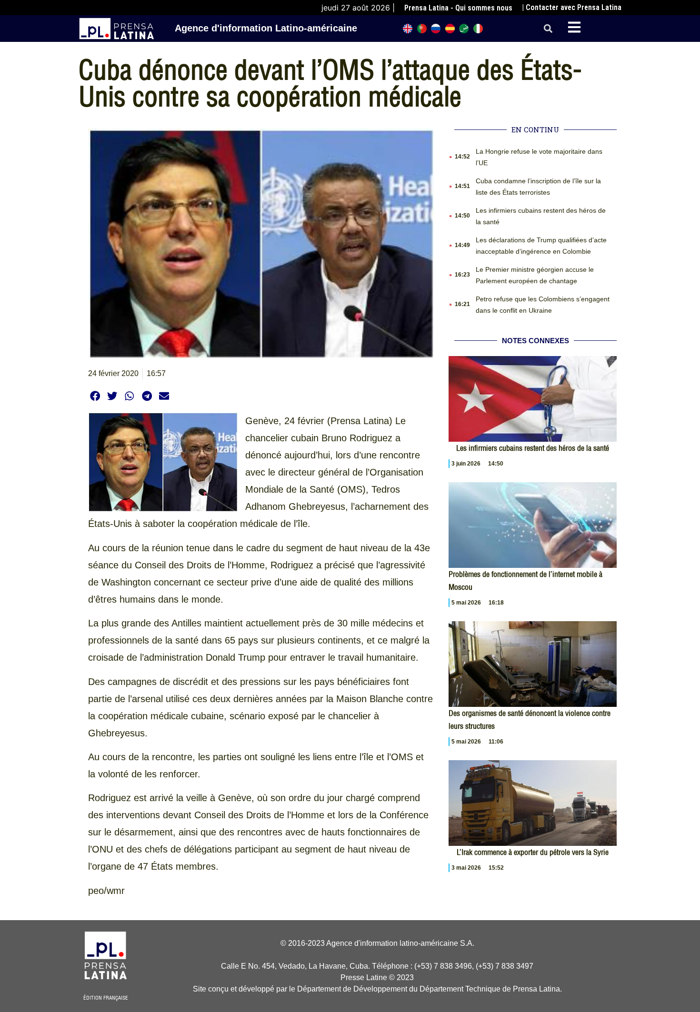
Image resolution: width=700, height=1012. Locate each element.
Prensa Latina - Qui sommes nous (458, 7)
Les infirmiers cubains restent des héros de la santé (532, 448)
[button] (548, 29)
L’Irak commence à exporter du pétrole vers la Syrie (533, 852)
